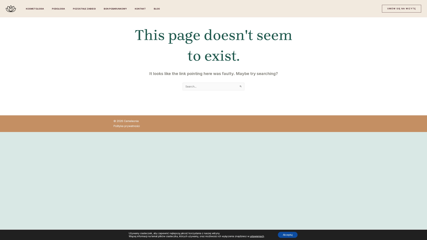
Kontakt (140, 8)
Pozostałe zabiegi (84, 8)
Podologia (58, 8)
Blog (157, 8)
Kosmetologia (35, 8)
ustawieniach (257, 236)
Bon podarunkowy (115, 8)
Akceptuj (288, 234)
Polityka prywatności (126, 126)
